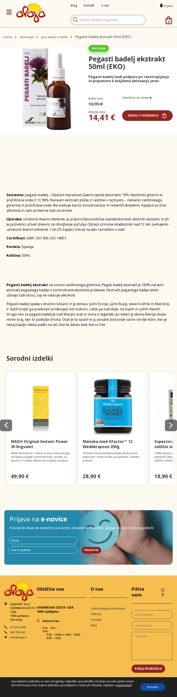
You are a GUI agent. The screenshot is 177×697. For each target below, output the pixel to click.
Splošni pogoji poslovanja (108, 608)
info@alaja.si (18, 637)
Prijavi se (91, 550)
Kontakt (96, 620)
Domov (8, 37)
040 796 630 (17, 632)
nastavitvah (124, 685)
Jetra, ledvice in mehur (54, 37)
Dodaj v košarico (143, 115)
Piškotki (96, 614)
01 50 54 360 (18, 627)
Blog (94, 625)
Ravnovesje (27, 37)
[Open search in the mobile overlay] (108, 20)
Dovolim (153, 687)
